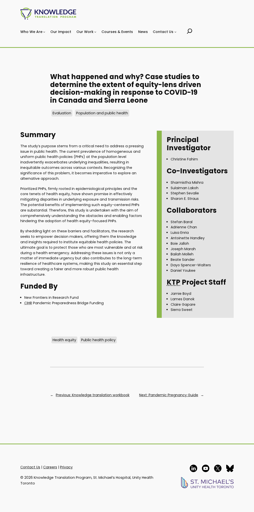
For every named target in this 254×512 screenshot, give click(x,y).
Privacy (66, 467)
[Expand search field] (189, 31)
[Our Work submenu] (95, 32)
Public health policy (98, 339)
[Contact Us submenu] (175, 32)
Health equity (64, 339)
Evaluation (62, 113)
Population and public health (102, 113)
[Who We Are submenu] (44, 32)
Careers (50, 467)
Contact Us (30, 467)
